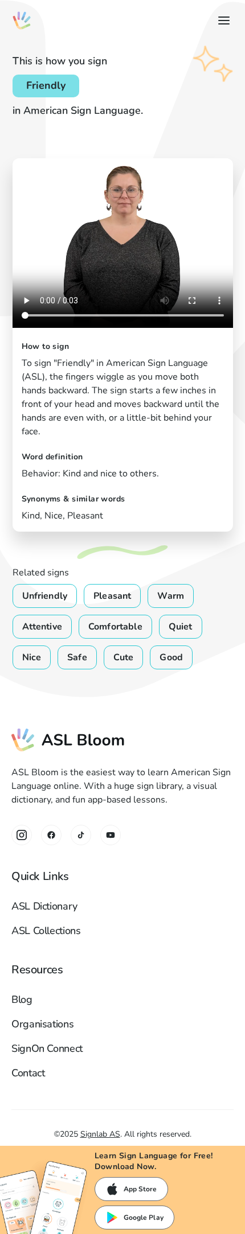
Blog (21, 999)
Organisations (42, 1024)
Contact (27, 1073)
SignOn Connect (47, 1048)
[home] (22, 20)
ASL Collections (46, 930)
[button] (221, 20)
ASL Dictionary (44, 906)
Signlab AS (100, 1134)
